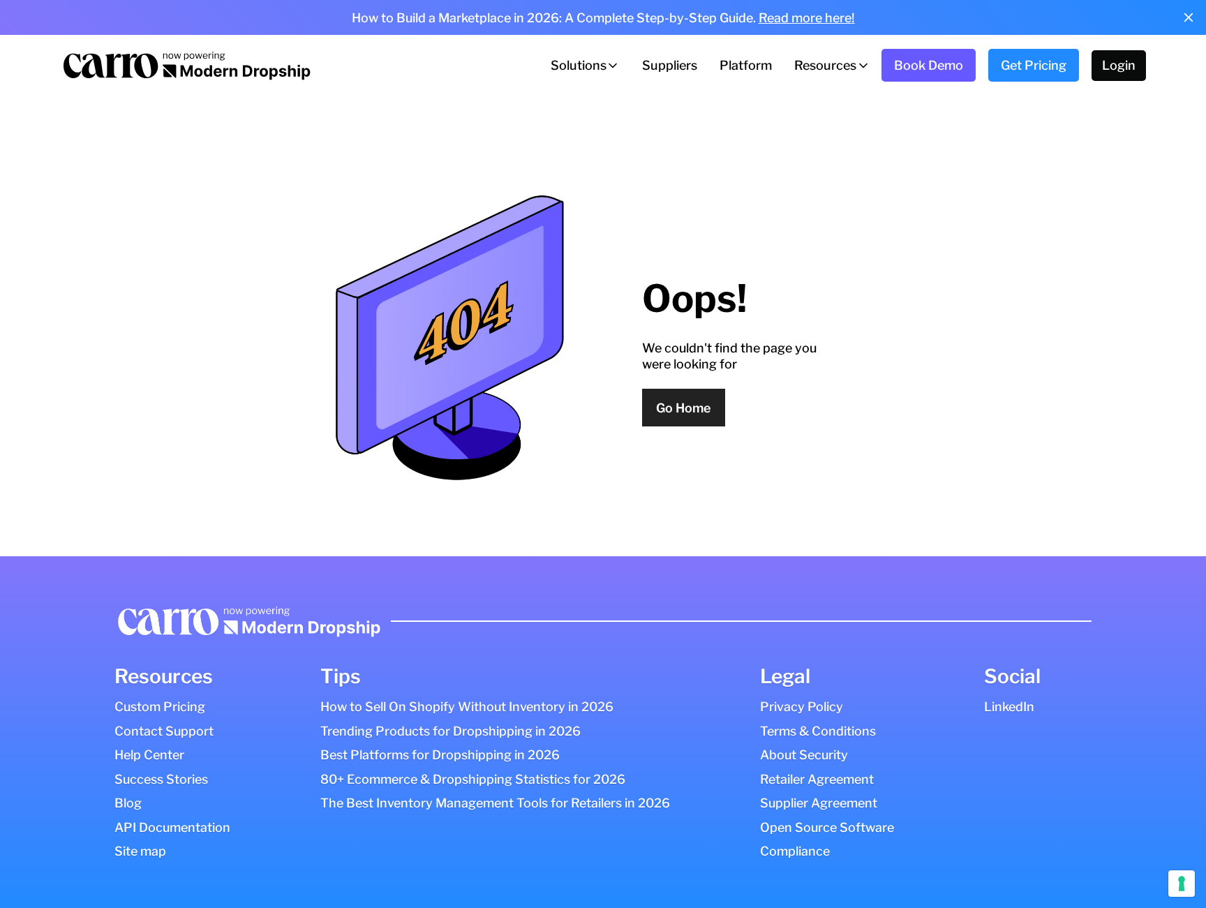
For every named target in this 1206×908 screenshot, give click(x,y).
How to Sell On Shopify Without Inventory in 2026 (466, 706)
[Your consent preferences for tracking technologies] (1181, 883)
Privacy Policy (801, 706)
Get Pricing (1033, 65)
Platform (746, 65)
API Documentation (172, 827)
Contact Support (164, 731)
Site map (140, 851)
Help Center (149, 754)
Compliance (795, 851)
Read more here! (807, 17)
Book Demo (928, 65)
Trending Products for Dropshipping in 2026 (450, 731)
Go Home (683, 408)
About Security (804, 754)
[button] (585, 65)
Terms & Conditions (818, 731)
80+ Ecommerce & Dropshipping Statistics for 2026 (472, 779)
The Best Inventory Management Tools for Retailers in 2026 (495, 803)
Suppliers (669, 65)
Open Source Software (827, 827)
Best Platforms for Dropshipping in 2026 (440, 754)
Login (1119, 65)
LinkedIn (1009, 706)
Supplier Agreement (818, 803)
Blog (128, 803)
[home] (185, 65)
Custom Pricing (159, 706)
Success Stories (161, 779)
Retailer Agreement (817, 779)
